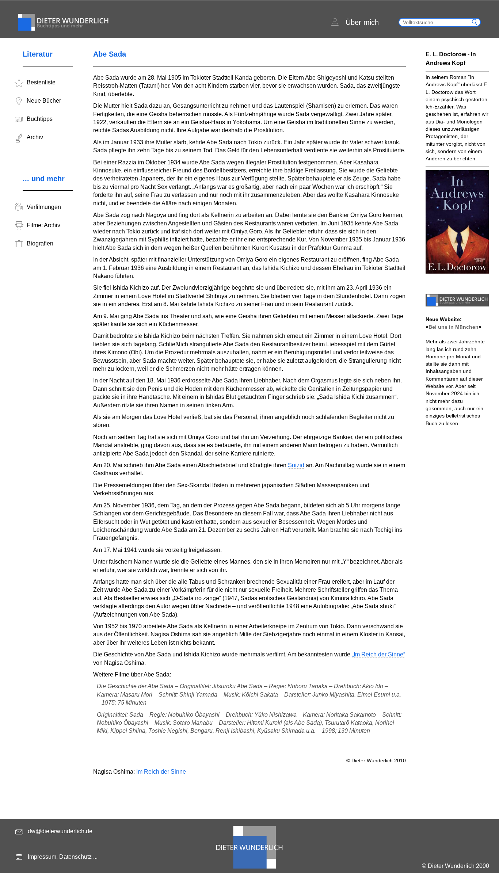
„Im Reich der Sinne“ (378, 654)
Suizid (296, 465)
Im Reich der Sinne (161, 772)
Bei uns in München (453, 327)
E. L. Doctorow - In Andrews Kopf (451, 58)
